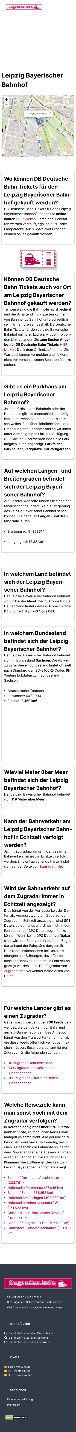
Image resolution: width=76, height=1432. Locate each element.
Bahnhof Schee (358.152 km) (30, 1193)
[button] (38, 122)
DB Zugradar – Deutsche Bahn (24, 1296)
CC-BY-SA (70, 156)
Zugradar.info (50, 866)
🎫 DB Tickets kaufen (17, 1371)
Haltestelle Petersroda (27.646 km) (35, 1188)
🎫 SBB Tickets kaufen (18, 1366)
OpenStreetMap (56, 156)
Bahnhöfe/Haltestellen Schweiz (26, 1337)
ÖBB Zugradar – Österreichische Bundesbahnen (35, 1307)
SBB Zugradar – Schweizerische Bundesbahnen (34, 1301)
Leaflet (41, 156)
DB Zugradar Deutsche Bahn (30, 1063)
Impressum (13, 1404)
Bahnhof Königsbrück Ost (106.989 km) (38, 1223)
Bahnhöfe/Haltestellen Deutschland (28, 1333)
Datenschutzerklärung (20, 1399)
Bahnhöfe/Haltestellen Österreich (27, 1342)
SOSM (64, 156)
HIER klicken (26, 219)
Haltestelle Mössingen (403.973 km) (36, 1198)
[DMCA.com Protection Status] (16, 1417)
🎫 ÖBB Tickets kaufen (18, 1375)
